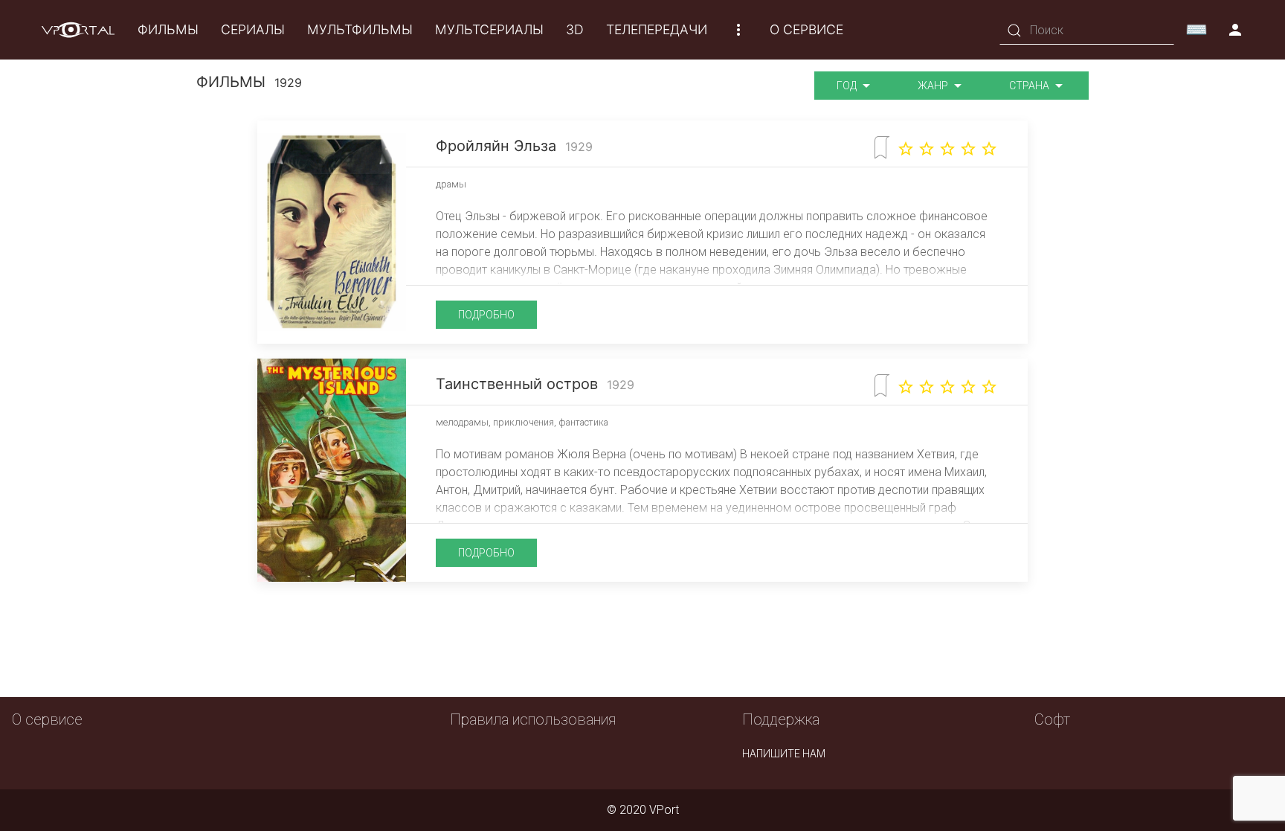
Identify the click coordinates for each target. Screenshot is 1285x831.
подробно (486, 315)
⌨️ (1196, 29)
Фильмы (168, 29)
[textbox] (1086, 30)
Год (848, 86)
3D (575, 29)
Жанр (934, 86)
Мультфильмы (360, 29)
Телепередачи (656, 29)
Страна (1030, 86)
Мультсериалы (489, 29)
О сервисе (806, 29)
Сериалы (253, 29)
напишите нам (783, 754)
